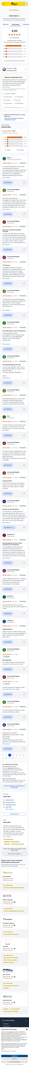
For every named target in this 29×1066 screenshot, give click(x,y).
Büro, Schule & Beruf (8, 839)
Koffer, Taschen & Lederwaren (10, 960)
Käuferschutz (6, 1026)
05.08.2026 (14, 601)
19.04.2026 (14, 194)
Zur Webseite (14, 814)
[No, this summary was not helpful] (25, 107)
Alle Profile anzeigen (14, 853)
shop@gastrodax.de (10, 804)
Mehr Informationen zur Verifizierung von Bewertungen (14, 786)
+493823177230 (9, 800)
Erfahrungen (15, 24)
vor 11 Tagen (15, 706)
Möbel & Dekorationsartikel (18, 844)
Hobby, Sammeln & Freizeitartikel (10, 934)
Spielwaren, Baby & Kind (8, 962)
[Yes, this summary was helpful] (23, 107)
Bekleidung (5, 1009)
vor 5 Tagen (15, 421)
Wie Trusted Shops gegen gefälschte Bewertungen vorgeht (14, 119)
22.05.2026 (14, 295)
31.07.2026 (14, 361)
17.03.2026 (14, 729)
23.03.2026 (14, 262)
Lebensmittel (7, 844)
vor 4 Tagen (15, 447)
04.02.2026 (14, 539)
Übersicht (5, 24)
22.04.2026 (14, 226)
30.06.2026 (14, 626)
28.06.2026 (14, 575)
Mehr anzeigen (9, 809)
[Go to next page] (9, 758)
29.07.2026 (14, 395)
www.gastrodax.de (10, 802)
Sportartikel (6, 988)
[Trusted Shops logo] (14, 4)
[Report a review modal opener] (24, 182)
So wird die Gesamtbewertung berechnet (14, 60)
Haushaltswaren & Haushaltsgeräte (11, 841)
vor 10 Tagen (15, 654)
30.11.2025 (14, 506)
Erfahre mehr (15, 866)
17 (6, 758)
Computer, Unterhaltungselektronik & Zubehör (13, 887)
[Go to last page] (13, 758)
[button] (3, 3)
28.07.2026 (14, 163)
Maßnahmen (11, 768)
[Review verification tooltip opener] (19, 16)
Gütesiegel (6, 1023)
